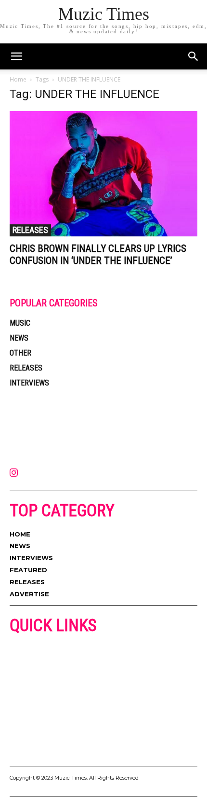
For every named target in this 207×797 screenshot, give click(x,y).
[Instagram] (13, 473)
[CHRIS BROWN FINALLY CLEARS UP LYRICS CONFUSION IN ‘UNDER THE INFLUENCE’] (103, 173)
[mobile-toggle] (16, 56)
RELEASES (30, 230)
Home (18, 79)
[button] (193, 56)
